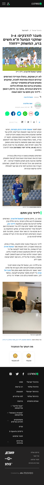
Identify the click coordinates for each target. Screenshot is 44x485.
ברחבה (20, 401)
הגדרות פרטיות (34, 463)
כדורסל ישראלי (32, 392)
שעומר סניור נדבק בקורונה (21, 129)
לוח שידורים (18, 396)
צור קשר (36, 456)
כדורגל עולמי (33, 387)
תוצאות (19, 392)
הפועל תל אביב (28, 97)
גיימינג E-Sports (16, 431)
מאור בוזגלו (11, 339)
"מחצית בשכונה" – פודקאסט (15, 414)
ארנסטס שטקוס (26, 339)
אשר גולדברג (27, 103)
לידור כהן (11, 224)
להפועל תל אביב (17, 219)
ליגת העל (25, 30)
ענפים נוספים (32, 401)
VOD (21, 382)
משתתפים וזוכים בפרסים (17, 421)
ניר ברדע (5, 339)
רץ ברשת (19, 387)
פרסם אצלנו (35, 452)
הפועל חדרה (9, 247)
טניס (21, 426)
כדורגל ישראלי (36, 30)
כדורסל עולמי (32, 396)
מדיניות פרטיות (19, 442)
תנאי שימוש (18, 436)
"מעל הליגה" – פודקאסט (17, 407)
